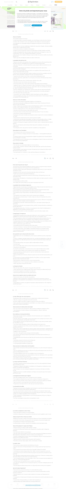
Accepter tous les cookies (37, 25)
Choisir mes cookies (27, 25)
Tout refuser (33, 27)
